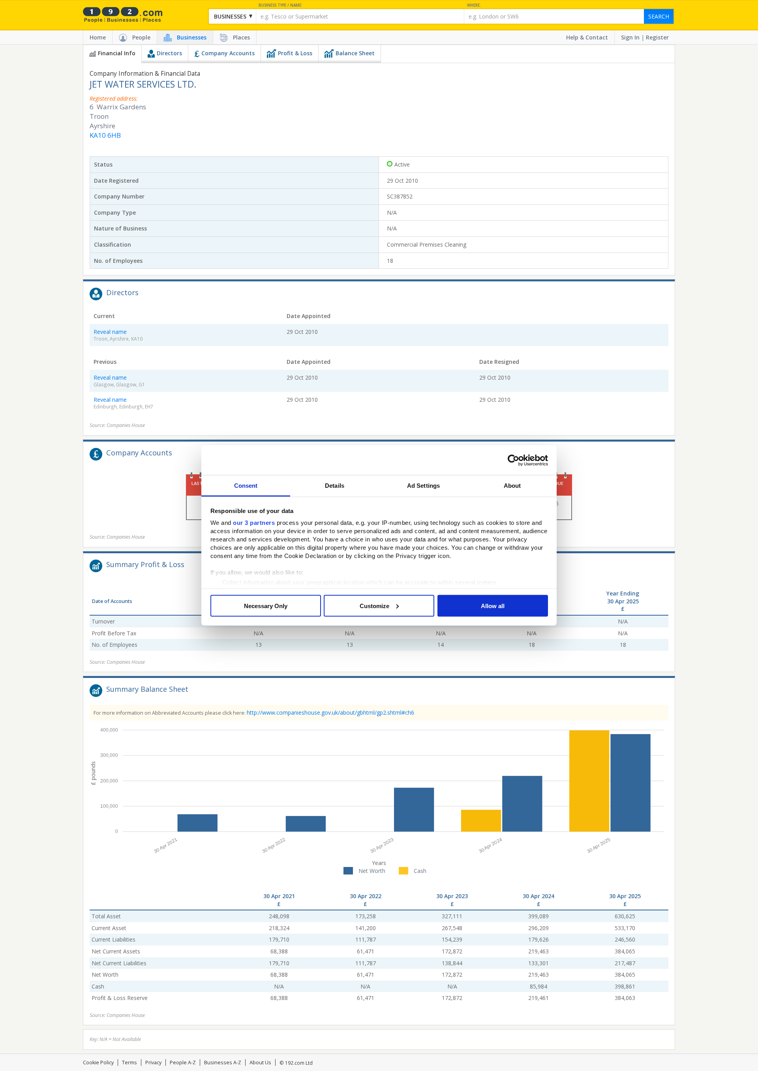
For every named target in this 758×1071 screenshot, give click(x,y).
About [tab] (512, 485)
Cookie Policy (98, 1062)
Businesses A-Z (222, 1062)
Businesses (191, 37)
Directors (169, 53)
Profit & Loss (295, 53)
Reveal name (110, 331)
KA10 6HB (105, 135)
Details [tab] (334, 485)
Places (241, 37)
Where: (474, 5)
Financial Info (116, 53)
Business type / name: (280, 5)
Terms (129, 1062)
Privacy (153, 1062)
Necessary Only (265, 605)
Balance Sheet (355, 53)
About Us (260, 1062)
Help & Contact (587, 37)
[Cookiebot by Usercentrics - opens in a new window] (513, 460)
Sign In (630, 37)
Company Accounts (228, 53)
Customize (374, 605)
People (141, 37)
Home (98, 37)
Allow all (493, 605)
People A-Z (183, 1062)
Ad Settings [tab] (423, 485)
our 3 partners (254, 522)
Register (657, 37)
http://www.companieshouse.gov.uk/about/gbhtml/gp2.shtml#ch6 (330, 712)
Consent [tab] (246, 485)
